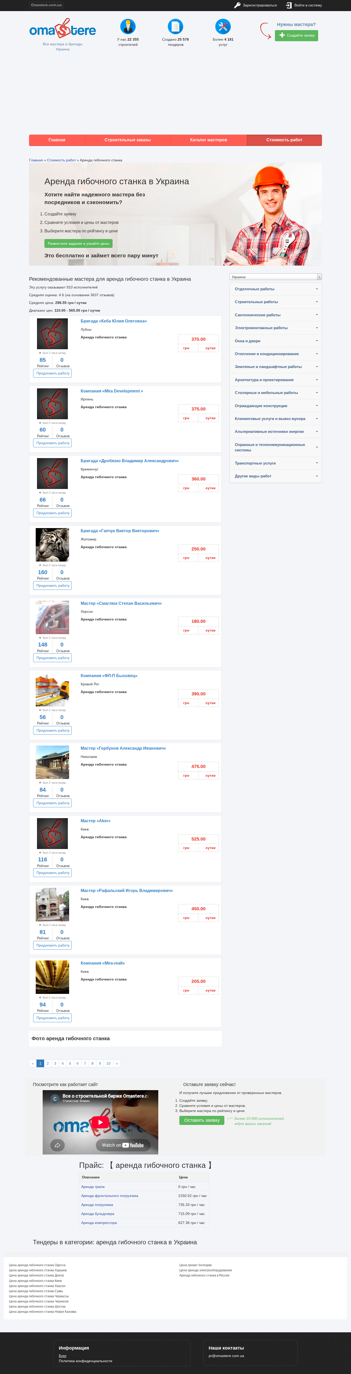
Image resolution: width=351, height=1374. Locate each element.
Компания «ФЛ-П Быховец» (109, 675)
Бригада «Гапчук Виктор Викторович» (120, 531)
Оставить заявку (202, 1120)
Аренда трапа (93, 1187)
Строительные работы (256, 302)
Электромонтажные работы (261, 328)
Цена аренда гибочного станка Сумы (36, 1291)
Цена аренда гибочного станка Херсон (37, 1286)
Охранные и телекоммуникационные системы (270, 447)
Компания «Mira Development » (112, 391)
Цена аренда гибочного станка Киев (35, 1281)
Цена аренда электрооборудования (205, 1270)
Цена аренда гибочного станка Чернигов (38, 1301)
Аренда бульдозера (97, 1214)
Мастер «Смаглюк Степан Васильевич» (121, 603)
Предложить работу (53, 373)
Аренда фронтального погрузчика (109, 1196)
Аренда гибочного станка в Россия (204, 1275)
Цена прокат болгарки (195, 1265)
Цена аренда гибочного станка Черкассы (39, 1296)
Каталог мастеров (208, 140)
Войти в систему (307, 5)
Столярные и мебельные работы (266, 392)
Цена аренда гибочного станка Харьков (38, 1270)
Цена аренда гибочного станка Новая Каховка (42, 1312)
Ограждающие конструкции (261, 406)
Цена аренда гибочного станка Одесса (37, 1265)
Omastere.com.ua (46, 5)
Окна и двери (247, 341)
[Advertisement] (175, 93)
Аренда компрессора (99, 1223)
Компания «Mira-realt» (103, 963)
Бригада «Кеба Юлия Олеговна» (114, 321)
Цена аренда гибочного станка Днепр (36, 1275)
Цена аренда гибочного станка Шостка (37, 1306)
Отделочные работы (254, 289)
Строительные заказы (128, 140)
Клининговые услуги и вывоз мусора (270, 418)
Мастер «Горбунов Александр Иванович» (123, 748)
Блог (63, 1356)
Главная (57, 140)
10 (108, 1063)
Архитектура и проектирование (264, 380)
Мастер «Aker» (95, 821)
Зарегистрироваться (259, 5)
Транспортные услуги (255, 463)
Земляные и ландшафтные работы (268, 366)
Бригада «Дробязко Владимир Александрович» (130, 461)
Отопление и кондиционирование (267, 354)
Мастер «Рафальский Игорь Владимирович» (127, 890)
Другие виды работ (253, 476)
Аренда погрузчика (97, 1205)
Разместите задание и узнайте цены (78, 243)
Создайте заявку (300, 35)
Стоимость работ (284, 140)
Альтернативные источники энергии (269, 431)
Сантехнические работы (258, 315)
